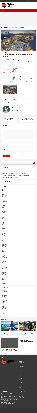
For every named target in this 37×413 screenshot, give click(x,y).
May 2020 (3, 278)
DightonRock (14, 409)
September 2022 (4, 245)
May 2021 (3, 263)
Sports (3, 311)
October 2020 (4, 272)
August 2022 (4, 246)
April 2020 (3, 279)
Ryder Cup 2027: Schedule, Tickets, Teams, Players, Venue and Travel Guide (14, 173)
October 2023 (4, 229)
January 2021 (4, 268)
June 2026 (3, 190)
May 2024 (3, 221)
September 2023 (4, 230)
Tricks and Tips (5, 319)
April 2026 (3, 193)
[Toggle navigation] (2, 10)
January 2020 (4, 283)
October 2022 (4, 244)
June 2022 (3, 249)
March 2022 (4, 252)
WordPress (21, 411)
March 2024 (4, 223)
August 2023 (4, 232)
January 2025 (4, 211)
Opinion (3, 306)
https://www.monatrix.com (22, 60)
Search (34, 163)
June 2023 (3, 234)
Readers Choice (4, 308)
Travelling (3, 313)
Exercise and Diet (5, 296)
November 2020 (4, 271)
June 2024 (3, 219)
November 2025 (4, 199)
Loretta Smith (10, 334)
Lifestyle (20, 377)
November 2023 (4, 228)
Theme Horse (28, 409)
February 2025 (4, 210)
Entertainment (4, 295)
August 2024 (4, 217)
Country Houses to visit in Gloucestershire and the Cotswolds (27, 119)
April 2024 (3, 222)
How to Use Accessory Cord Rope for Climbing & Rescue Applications (9, 350)
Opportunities (4, 307)
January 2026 (4, 196)
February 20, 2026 (22, 342)
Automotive (4, 289)
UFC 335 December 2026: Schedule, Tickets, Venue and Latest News (13, 169)
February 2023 (4, 239)
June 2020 (3, 277)
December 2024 (4, 212)
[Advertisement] (18, 19)
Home (23, 0)
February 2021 (4, 267)
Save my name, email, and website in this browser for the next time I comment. (16, 153)
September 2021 (4, 260)
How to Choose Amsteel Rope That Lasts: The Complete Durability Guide (27, 333)
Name (4, 140)
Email (4, 145)
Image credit (5, 74)
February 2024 (4, 224)
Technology (5, 52)
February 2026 (4, 195)
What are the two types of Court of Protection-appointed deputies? (27, 341)
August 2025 (4, 202)
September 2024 (4, 216)
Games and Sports (5, 300)
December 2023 (4, 227)
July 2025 (3, 204)
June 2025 (3, 205)
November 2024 (4, 213)
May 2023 (3, 235)
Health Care (4, 301)
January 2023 (4, 240)
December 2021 (4, 256)
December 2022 (4, 241)
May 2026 (3, 191)
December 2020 (4, 269)
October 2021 (4, 258)
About (26, 0)
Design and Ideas (5, 292)
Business (3, 290)
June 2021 (3, 262)
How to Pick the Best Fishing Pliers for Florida (9, 177)
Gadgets (20, 370)
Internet (3, 303)
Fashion (3, 297)
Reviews (3, 309)
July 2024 (3, 218)
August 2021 (4, 261)
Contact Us (29, 0)
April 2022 (3, 251)
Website (4, 149)
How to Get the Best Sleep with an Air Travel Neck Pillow (11, 171)
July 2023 (3, 233)
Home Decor (4, 302)
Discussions (4, 294)
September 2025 (4, 201)
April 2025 (3, 207)
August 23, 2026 (4, 334)
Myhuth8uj (13, 107)
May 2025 (3, 206)
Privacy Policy (34, 0)
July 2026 (3, 189)
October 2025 (4, 200)
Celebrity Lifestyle (5, 291)
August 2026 (4, 188)
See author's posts (15, 110)
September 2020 (4, 273)
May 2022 (3, 250)
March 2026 (4, 194)
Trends (3, 314)
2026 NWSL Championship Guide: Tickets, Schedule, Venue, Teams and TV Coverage (15, 175)
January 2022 (4, 255)
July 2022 (3, 247)
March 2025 (4, 208)
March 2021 (4, 266)
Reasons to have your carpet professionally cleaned (8, 119)
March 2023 (4, 238)
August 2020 (4, 274)
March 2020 (4, 280)
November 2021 (4, 257)
